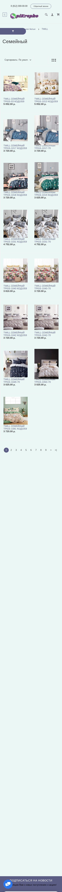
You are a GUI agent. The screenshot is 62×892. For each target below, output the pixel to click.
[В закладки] (27, 69)
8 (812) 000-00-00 (19, 6)
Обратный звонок (41, 6)
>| (56, 450)
